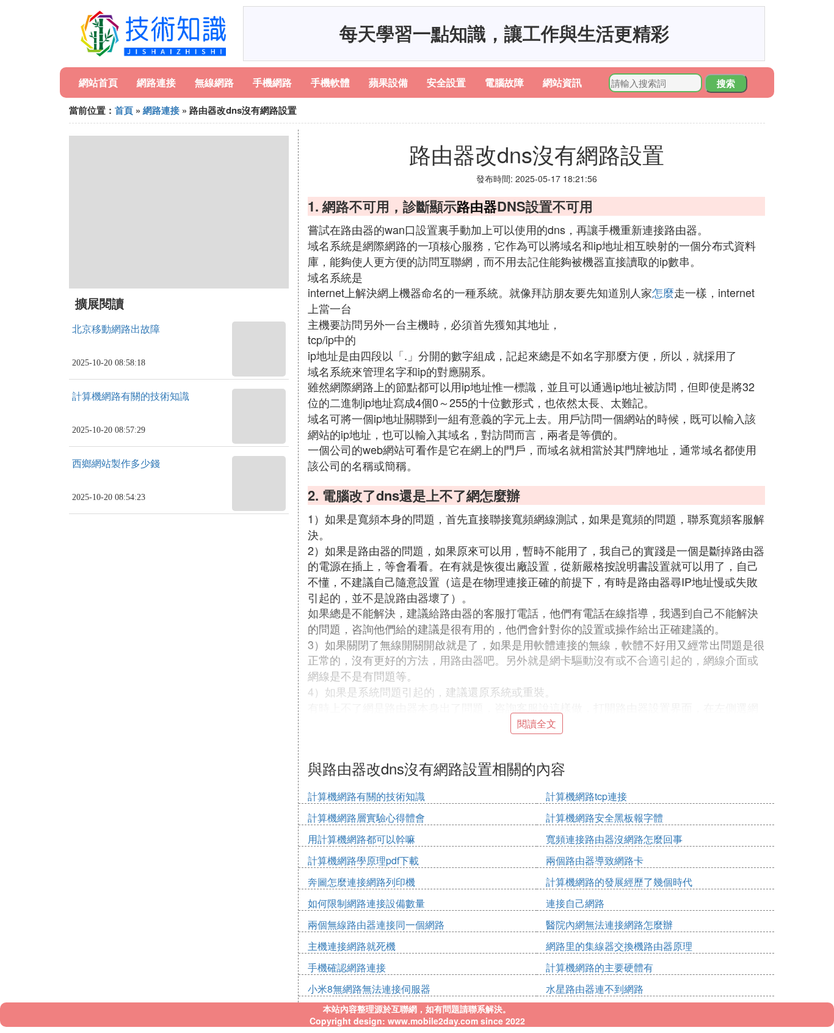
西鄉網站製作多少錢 (116, 463)
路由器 (477, 206)
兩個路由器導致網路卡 (595, 860)
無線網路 (214, 82)
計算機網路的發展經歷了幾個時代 (619, 882)
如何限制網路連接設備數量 (366, 903)
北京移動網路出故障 (116, 329)
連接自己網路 (575, 903)
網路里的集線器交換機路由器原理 (619, 946)
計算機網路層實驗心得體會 (366, 818)
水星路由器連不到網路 (595, 989)
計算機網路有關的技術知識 (130, 396)
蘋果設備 (388, 82)
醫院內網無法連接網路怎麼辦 (609, 924)
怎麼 (663, 292)
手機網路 (272, 82)
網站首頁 (98, 82)
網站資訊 (562, 82)
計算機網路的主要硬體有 (599, 967)
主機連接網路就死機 (352, 946)
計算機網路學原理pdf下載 (363, 860)
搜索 (726, 83)
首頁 (124, 110)
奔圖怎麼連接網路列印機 (361, 882)
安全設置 (446, 82)
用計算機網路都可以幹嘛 (361, 839)
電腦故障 (504, 82)
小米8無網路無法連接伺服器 (369, 989)
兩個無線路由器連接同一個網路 (376, 924)
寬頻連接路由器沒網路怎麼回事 (614, 839)
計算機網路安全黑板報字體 (604, 818)
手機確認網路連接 (347, 967)
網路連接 (156, 82)
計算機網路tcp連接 (586, 796)
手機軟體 (330, 82)
